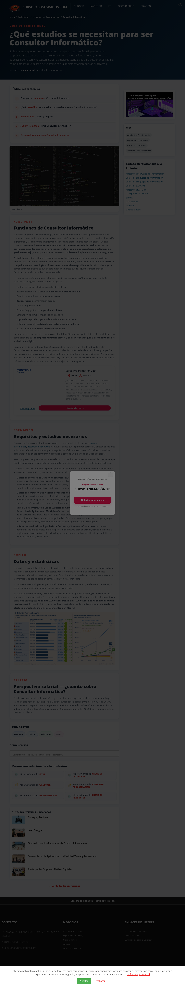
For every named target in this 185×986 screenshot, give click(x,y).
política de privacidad (138, 974)
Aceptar (84, 981)
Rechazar (100, 981)
